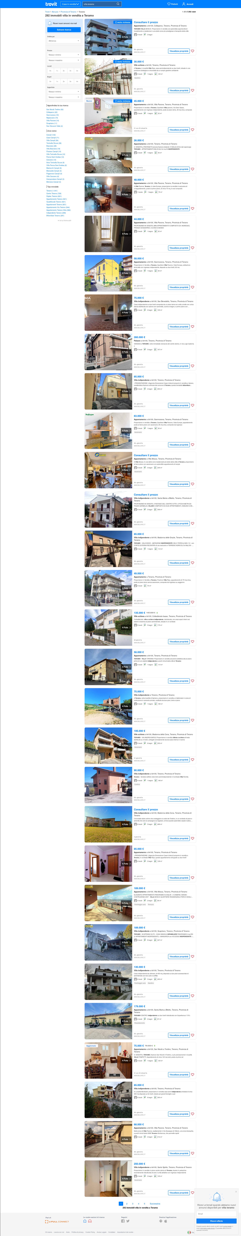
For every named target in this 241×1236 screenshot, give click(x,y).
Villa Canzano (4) (52, 176)
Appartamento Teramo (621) (56, 199)
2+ (64, 70)
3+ (71, 70)
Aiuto (68, 1232)
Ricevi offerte (216, 1221)
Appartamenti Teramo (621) (56, 204)
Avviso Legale (101, 1232)
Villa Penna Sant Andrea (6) (56, 165)
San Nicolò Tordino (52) (54, 109)
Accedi (190, 4)
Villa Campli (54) (52, 140)
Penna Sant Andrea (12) (55, 157)
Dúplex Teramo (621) (54, 196)
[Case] (85, 1221)
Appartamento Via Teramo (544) (58, 207)
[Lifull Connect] (57, 1222)
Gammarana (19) (52, 115)
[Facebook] (123, 1221)
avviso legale (227, 1226)
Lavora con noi (59, 1232)
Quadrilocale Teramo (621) (56, 201)
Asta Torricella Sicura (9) (55, 162)
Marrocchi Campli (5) (54, 168)
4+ (77, 70)
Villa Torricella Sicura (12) (55, 154)
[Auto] (90, 1221)
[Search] (117, 4)
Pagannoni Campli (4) (54, 173)
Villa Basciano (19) (53, 148)
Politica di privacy (77, 1232)
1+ (57, 70)
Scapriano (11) (51, 123)
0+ (50, 70)
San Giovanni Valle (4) (54, 126)
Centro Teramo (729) (53, 193)
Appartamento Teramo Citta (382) (58, 210)
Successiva (155, 1203)
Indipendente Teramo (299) (56, 213)
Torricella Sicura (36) (53, 143)
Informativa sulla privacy (207, 1228)
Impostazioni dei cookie (125, 1232)
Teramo (82, 11)
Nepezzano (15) (52, 117)
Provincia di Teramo (68, 11)
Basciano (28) (51, 146)
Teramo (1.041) (51, 190)
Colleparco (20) (51, 112)
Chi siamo (48, 1232)
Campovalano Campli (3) (55, 179)
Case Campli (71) (52, 137)
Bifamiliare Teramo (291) (55, 215)
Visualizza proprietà (179, 51)
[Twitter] (128, 1221)
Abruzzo (55, 11)
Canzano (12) (51, 159)
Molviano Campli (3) (53, 182)
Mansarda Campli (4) (54, 171)
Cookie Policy (90, 1232)
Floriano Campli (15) (53, 151)
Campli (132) (51, 135)
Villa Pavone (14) (52, 120)
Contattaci (111, 1232)
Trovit (47, 11)
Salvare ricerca (64, 29)
